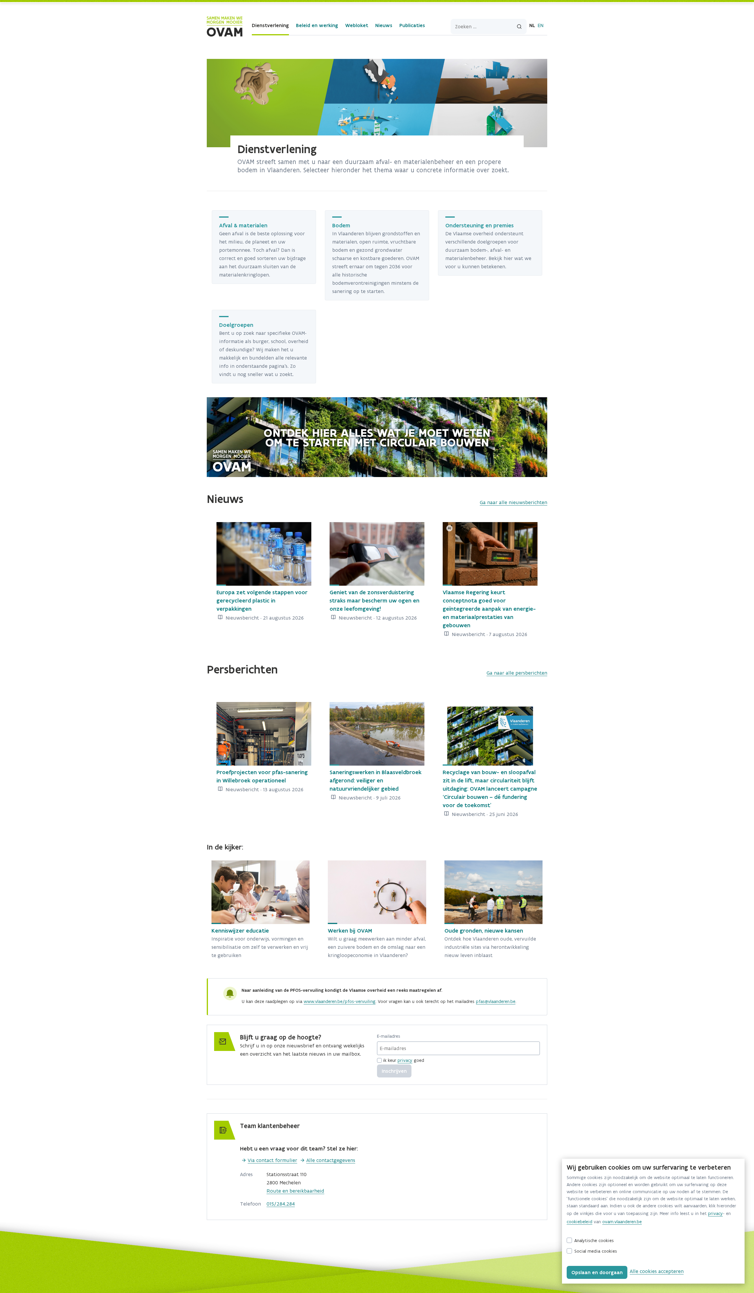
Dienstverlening (270, 25)
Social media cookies (595, 1251)
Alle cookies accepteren (657, 1271)
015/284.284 (281, 1204)
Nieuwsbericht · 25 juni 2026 (484, 814)
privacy (405, 1060)
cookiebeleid (579, 1221)
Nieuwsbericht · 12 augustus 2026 (377, 618)
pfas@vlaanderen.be (495, 1001)
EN (540, 25)
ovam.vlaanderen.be (622, 1221)
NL (532, 25)
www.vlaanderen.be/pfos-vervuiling (340, 1001)
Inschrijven (394, 1071)
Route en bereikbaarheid (295, 1191)
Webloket (356, 25)
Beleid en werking (317, 25)
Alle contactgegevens (330, 1160)
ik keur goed (403, 1060)
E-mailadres (388, 1036)
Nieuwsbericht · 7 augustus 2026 (488, 634)
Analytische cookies (594, 1240)
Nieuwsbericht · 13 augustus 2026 (263, 789)
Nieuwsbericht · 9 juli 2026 (369, 797)
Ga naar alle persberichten (517, 673)
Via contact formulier (272, 1160)
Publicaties (412, 25)
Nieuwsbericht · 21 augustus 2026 (264, 618)
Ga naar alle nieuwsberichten (513, 502)
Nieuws (383, 25)
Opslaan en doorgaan (597, 1272)
